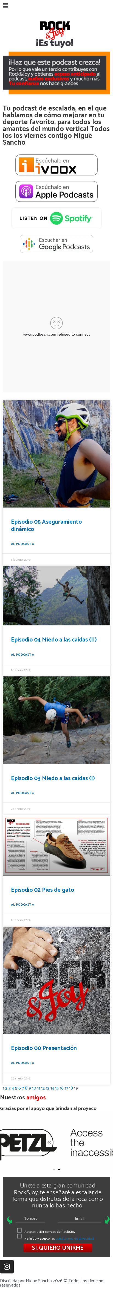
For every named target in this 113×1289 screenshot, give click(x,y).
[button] (56, 6)
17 (66, 1088)
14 (52, 1088)
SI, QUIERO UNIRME (58, 1247)
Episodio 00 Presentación (44, 1048)
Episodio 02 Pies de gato (42, 890)
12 (43, 1088)
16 (62, 1088)
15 (57, 1088)
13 (47, 1088)
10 (34, 1088)
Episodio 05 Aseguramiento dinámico (46, 525)
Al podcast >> (22, 544)
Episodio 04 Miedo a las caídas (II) (54, 640)
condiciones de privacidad (75, 1239)
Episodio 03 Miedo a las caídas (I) (53, 778)
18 (71, 1088)
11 (38, 1088)
